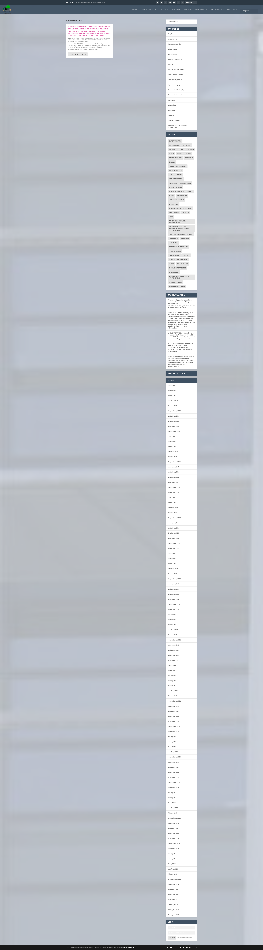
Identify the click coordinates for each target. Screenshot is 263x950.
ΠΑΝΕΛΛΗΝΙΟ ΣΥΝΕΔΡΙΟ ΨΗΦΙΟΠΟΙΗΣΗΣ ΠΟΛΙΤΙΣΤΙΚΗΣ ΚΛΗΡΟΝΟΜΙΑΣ (179, 228)
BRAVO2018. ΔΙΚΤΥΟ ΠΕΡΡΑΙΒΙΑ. (87, 2)
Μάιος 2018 (172, 864)
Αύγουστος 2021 (173, 670)
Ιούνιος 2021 (172, 681)
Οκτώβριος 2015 (173, 915)
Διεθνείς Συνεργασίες (175, 59)
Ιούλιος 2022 (172, 614)
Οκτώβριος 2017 (173, 899)
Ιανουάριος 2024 (173, 523)
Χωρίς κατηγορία (174, 120)
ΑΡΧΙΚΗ (134, 9)
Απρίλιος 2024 (173, 507)
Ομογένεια (175, 9)
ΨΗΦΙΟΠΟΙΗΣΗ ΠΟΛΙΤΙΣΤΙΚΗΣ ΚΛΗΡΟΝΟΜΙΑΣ (179, 277)
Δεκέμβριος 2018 (173, 828)
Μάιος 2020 (172, 747)
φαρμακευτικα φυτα (177, 286)
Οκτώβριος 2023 (173, 538)
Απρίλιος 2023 (173, 568)
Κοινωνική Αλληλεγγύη (100, 40)
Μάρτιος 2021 (172, 696)
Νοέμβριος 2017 (173, 894)
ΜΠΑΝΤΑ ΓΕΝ (173, 204)
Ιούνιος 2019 (172, 798)
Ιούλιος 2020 (172, 736)
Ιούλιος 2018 (172, 854)
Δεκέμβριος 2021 (173, 650)
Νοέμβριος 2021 (173, 655)
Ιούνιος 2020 (172, 742)
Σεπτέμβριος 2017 (174, 904)
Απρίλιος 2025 (173, 451)
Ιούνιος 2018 (172, 859)
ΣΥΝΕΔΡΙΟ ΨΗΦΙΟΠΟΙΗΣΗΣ (178, 259)
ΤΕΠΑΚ (171, 264)
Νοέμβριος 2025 (173, 421)
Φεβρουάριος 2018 (174, 879)
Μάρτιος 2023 (172, 574)
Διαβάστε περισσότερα (77, 54)
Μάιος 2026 (172, 395)
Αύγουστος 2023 (173, 548)
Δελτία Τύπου (71, 40)
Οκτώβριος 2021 (173, 660)
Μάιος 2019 (172, 803)
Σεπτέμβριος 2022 (174, 604)
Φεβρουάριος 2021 (174, 701)
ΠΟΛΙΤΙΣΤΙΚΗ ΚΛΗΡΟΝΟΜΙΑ (178, 247)
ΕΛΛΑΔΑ (172, 162)
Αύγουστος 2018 (173, 848)
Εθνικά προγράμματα (175, 74)
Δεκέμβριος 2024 (173, 472)
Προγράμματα (216, 9)
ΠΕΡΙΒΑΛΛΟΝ (173, 238)
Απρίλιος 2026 (173, 401)
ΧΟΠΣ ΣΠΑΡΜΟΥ (182, 264)
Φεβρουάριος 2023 (174, 579)
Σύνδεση (172, 938)
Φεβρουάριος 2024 (174, 518)
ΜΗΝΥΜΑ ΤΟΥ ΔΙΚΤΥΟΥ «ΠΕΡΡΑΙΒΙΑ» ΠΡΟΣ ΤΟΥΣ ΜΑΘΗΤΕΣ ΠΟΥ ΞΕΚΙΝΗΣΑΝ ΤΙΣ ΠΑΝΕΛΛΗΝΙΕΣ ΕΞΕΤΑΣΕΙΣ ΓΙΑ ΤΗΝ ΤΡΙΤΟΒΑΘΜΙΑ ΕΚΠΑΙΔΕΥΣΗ (181, 347)
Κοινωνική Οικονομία (175, 95)
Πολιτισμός (78, 41)
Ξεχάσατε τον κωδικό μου (184, 938)
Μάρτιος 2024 (172, 513)
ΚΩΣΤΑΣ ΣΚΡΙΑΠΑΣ (175, 187)
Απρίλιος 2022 (173, 630)
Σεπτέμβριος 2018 (174, 843)
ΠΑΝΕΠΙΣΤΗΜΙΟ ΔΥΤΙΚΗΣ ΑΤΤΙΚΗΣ (181, 234)
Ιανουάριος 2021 (173, 706)
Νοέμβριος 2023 (173, 533)
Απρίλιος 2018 (173, 869)
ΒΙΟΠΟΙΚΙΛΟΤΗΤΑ (187, 149)
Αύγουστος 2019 (173, 787)
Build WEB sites (129, 947)
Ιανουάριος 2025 (173, 467)
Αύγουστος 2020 (173, 731)
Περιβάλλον (71, 41)
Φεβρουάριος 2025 (174, 462)
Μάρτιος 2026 (172, 406)
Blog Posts (171, 34)
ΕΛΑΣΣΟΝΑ (189, 158)
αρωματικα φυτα (175, 282)
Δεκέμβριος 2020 (173, 711)
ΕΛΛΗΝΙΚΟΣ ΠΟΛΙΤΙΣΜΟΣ (177, 166)
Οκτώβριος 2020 (173, 721)
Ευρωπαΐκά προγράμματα (177, 85)
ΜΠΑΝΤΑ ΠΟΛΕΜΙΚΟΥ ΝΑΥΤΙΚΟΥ (180, 208)
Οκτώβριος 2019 (173, 777)
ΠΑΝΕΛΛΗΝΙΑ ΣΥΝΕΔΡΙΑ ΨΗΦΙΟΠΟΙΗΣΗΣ (177, 221)
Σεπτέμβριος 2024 (174, 487)
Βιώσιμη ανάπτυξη (104, 38)
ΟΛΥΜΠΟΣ (185, 212)
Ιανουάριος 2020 (173, 762)
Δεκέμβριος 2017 (173, 889)
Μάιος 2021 (172, 686)
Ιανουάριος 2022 (173, 645)
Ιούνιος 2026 (172, 390)
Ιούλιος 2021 (172, 675)
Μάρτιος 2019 (172, 813)
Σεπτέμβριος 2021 (174, 665)
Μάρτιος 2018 (172, 874)
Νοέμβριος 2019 (173, 772)
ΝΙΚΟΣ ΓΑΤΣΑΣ (174, 212)
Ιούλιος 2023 (172, 553)
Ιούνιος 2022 (172, 619)
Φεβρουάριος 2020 (174, 757)
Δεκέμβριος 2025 (173, 416)
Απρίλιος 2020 (173, 752)
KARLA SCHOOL (174, 145)
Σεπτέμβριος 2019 (174, 782)
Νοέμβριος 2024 (173, 477)
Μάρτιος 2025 (172, 457)
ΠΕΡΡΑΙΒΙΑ (185, 238)
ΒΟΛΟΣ (171, 153)
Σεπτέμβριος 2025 (174, 431)
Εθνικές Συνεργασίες (175, 79)
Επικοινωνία (232, 9)
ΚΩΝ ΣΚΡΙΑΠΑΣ (185, 183)
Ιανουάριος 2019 (173, 823)
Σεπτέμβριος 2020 (174, 726)
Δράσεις (163, 9)
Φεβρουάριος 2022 (174, 640)
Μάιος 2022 (172, 624)
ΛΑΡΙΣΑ (190, 191)
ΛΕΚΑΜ (171, 196)
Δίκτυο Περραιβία (147, 9)
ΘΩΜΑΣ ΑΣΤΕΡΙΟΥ (175, 174)
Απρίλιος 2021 (173, 691)
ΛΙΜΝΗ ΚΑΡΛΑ (182, 196)
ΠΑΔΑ (171, 217)
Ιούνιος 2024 (172, 497)
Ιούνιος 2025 (172, 441)
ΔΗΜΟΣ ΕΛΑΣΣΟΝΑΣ (184, 153)
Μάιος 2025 (172, 446)
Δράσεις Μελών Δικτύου (87, 40)
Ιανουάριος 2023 (173, 584)
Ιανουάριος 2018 (173, 884)
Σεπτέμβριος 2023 (174, 543)
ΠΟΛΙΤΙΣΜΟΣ (173, 243)
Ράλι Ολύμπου (174, 255)
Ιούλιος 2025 (172, 436)
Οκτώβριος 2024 (173, 482)
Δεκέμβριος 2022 (173, 589)
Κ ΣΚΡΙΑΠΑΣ (173, 183)
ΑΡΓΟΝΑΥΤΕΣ (173, 149)
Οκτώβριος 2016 (173, 909)
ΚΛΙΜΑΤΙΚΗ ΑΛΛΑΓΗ (176, 179)
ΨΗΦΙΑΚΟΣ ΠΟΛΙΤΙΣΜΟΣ (177, 268)
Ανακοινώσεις (172, 39)
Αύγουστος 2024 (173, 492)
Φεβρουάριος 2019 (174, 818)
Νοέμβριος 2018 (173, 833)
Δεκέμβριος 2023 (173, 528)
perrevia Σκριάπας (85, 38)
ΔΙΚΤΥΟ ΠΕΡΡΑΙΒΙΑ (175, 158)
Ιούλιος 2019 (172, 792)
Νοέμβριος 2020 (173, 716)
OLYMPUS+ (187, 145)
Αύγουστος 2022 (173, 609)
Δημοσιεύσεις (199, 9)
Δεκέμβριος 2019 (173, 767)
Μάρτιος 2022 (172, 635)
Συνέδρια (187, 9)
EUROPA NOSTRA (175, 141)
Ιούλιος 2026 (172, 385)
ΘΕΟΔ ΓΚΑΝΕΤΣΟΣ (175, 170)
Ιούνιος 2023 (172, 558)
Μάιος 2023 (172, 563)
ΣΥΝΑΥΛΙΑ (186, 255)
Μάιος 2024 (172, 502)
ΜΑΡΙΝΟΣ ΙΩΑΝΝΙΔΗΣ (176, 200)
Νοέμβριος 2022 (173, 594)
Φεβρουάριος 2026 (174, 411)
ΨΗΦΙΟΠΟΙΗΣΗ (174, 272)
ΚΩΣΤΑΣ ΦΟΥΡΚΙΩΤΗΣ (176, 191)
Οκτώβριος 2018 (173, 838)
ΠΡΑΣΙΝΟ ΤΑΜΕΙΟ (175, 251)
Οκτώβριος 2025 (173, 426)
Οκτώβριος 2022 (173, 599)
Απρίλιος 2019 (173, 808)
